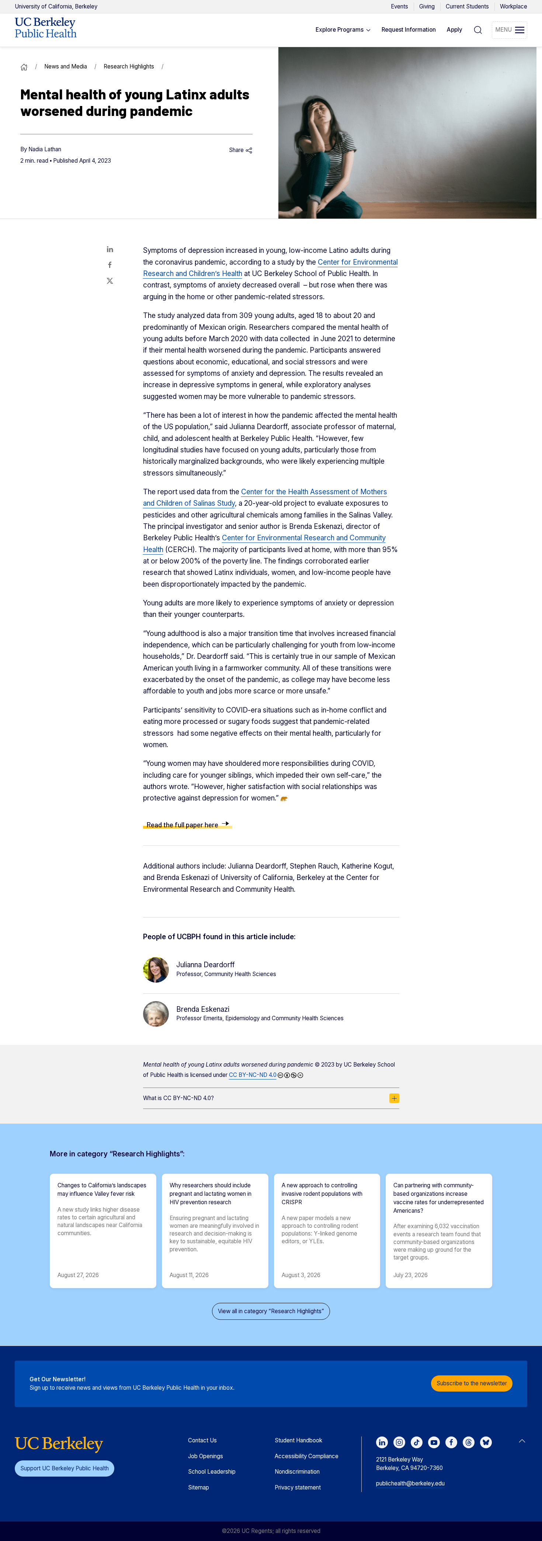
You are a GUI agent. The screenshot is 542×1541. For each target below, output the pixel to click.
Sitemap (198, 1487)
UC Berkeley (56, 6)
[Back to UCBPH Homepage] (46, 30)
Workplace (513, 6)
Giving (427, 6)
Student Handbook (298, 1440)
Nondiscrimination (297, 1471)
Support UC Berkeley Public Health (64, 1468)
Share (237, 149)
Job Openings (205, 1456)
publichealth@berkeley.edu (410, 1483)
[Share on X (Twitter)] (110, 280)
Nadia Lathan (44, 149)
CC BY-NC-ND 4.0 (253, 1074)
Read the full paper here (182, 824)
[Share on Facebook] (110, 265)
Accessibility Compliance (306, 1456)
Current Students (467, 6)
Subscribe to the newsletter (472, 1383)
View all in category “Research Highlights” (271, 1311)
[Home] (24, 66)
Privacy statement (298, 1487)
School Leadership (212, 1471)
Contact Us (202, 1440)
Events (399, 6)
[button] (343, 30)
